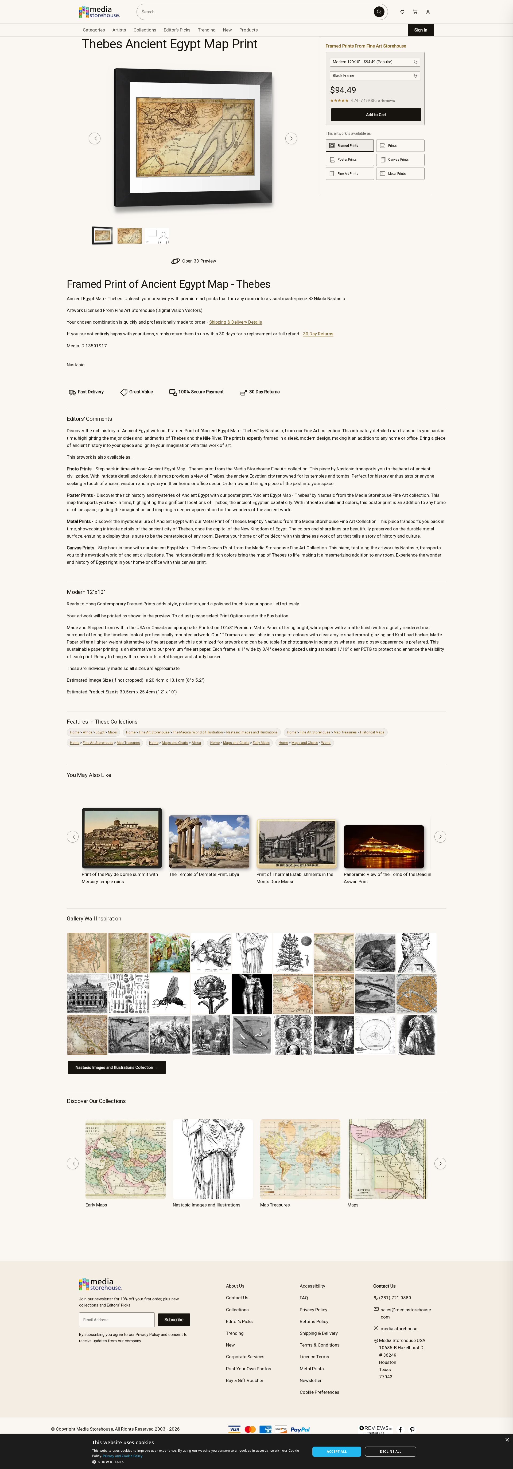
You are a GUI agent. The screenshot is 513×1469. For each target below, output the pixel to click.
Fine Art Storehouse (154, 732)
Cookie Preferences (319, 1392)
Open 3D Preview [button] (198, 261)
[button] (198, 1462)
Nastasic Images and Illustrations (252, 732)
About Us (235, 1286)
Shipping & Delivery (319, 1333)
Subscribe (174, 1319)
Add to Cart (376, 114)
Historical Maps (372, 732)
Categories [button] (94, 30)
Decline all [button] (391, 1451)
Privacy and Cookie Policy (122, 1456)
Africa (87, 732)
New (227, 30)
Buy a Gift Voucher (244, 1380)
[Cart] (415, 12)
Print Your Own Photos (248, 1368)
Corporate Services (245, 1356)
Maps (112, 732)
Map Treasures (345, 732)
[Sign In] (428, 12)
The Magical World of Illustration (198, 732)
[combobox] (256, 12)
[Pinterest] (412, 1432)
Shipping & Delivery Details (235, 322)
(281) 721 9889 (395, 1297)
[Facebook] (400, 1432)
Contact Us (237, 1297)
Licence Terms (314, 1356)
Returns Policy (314, 1321)
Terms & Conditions (320, 1345)
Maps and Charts (175, 743)
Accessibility (312, 1286)
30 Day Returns (318, 333)
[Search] (379, 11)
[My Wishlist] (402, 12)
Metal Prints (312, 1368)
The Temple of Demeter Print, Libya (204, 874)
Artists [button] (119, 30)
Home (74, 732)
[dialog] (256, 1451)
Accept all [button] (337, 1451)
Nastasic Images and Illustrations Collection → (117, 1067)
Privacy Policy (313, 1309)
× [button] (507, 1440)
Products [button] (248, 30)
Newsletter (311, 1380)
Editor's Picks (177, 30)
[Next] (291, 138)
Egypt (100, 732)
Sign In (420, 30)
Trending (207, 30)
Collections (145, 30)
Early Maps (261, 743)
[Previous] (94, 138)
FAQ (304, 1297)
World (326, 743)
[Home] (103, 12)
